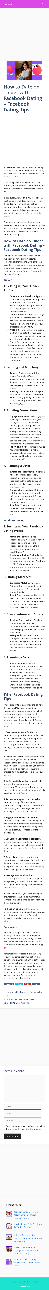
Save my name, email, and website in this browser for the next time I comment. (25, 1127)
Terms (13, 1282)
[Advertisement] (24, 32)
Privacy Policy (32, 1282)
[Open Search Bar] (43, 4)
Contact (22, 1282)
